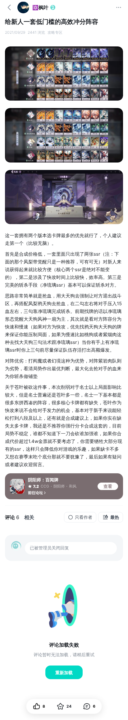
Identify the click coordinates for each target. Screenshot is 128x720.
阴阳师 (59, 486)
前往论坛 (35, 492)
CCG (45, 486)
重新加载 (64, 672)
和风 (72, 486)
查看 (107, 486)
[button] (89, 706)
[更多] (118, 7)
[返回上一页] (9, 7)
